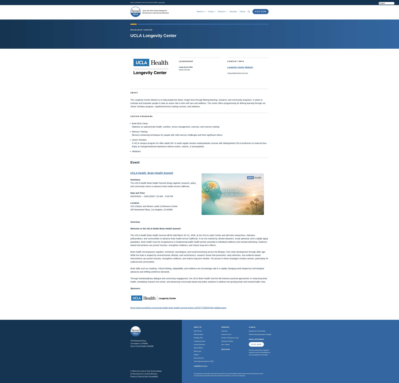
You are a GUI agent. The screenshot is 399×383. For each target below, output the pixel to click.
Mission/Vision (198, 334)
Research (221, 11)
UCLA (132, 346)
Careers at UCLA (200, 366)
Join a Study (225, 344)
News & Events (199, 358)
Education (233, 11)
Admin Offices (198, 348)
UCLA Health (141, 346)
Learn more (161, 2)
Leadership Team (199, 341)
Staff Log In (197, 351)
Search (249, 12)
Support (196, 354)
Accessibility (153, 376)
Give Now (260, 11)
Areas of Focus (226, 334)
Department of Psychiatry (257, 331)
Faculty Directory (199, 344)
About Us (200, 11)
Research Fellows (227, 341)
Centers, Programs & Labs (230, 338)
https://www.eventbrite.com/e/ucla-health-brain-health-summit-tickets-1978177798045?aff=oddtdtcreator (178, 308)
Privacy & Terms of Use (139, 376)
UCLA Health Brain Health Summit (151, 173)
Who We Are (198, 331)
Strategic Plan (198, 338)
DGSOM (150, 346)
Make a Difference (256, 339)
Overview (224, 331)
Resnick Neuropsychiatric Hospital (260, 334)
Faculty (210, 11)
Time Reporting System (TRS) (204, 361)
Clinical (242, 11)
